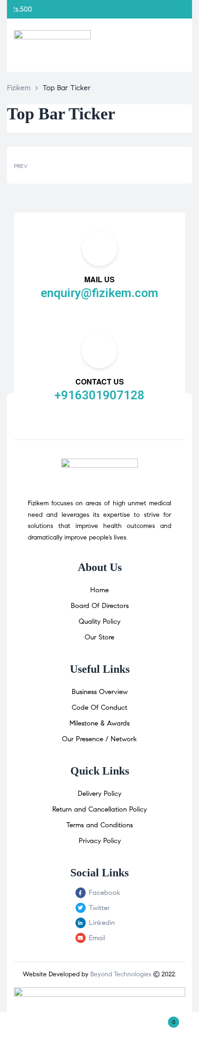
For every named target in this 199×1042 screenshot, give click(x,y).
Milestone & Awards (99, 723)
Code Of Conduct (99, 707)
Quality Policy (99, 621)
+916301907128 (99, 395)
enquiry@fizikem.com (99, 293)
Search (99, 1027)
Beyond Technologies (120, 974)
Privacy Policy (100, 841)
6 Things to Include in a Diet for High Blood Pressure (54, 165)
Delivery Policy (99, 793)
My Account (33, 1027)
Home (99, 590)
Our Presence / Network (99, 739)
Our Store (99, 637)
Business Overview (100, 692)
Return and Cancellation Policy (99, 809)
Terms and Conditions (99, 825)
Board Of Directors (100, 606)
